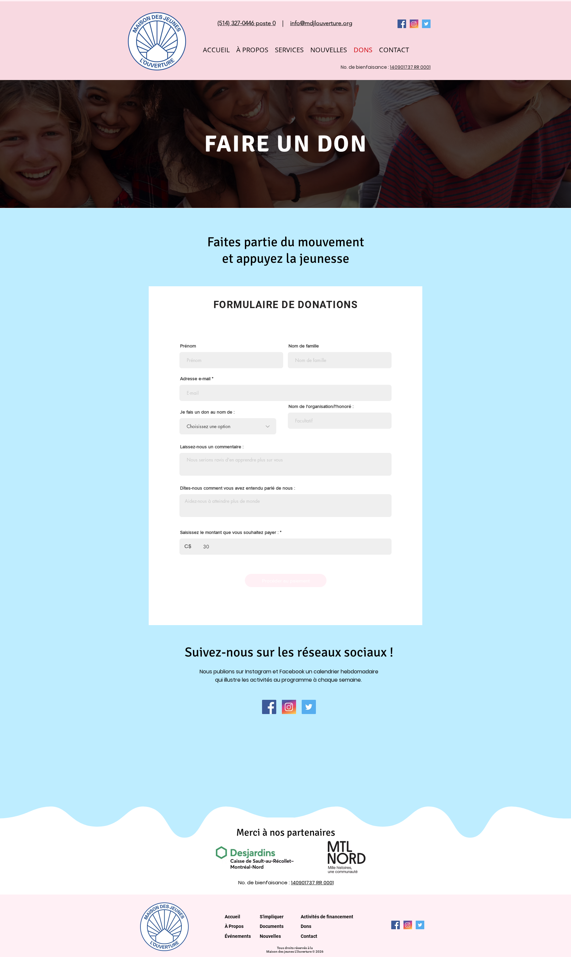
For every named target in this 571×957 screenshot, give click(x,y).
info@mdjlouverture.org (321, 23)
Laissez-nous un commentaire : (212, 446)
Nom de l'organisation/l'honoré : (321, 406)
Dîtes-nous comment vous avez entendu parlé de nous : (237, 488)
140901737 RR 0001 (410, 67)
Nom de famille (303, 345)
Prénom (188, 345)
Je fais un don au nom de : (207, 412)
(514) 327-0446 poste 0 (246, 23)
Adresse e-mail (195, 378)
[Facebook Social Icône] (402, 24)
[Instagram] (414, 24)
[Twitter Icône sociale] (426, 24)
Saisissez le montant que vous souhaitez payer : (229, 532)
